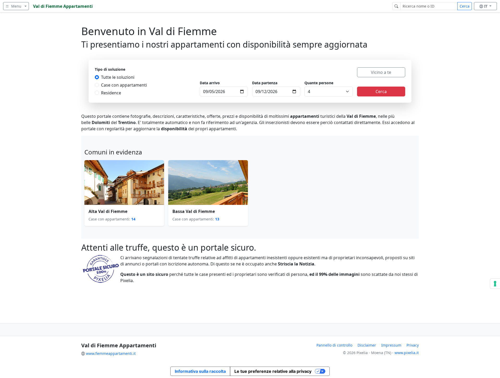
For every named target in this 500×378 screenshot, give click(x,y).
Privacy (413, 345)
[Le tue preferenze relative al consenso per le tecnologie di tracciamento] (495, 284)
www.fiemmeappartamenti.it (111, 353)
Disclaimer (367, 345)
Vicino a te (381, 72)
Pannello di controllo (334, 345)
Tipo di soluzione (110, 69)
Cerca (465, 6)
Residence (111, 93)
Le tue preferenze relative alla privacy (272, 371)
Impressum (391, 345)
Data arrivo (210, 82)
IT (486, 6)
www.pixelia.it (407, 352)
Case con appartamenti (124, 85)
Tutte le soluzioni (117, 77)
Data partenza (264, 82)
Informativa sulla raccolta (200, 371)
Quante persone (318, 82)
